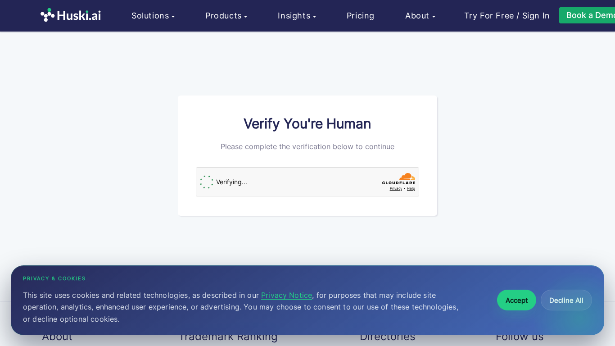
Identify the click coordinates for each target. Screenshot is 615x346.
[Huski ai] (73, 16)
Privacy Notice (286, 295)
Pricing (361, 15)
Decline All (566, 300)
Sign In (536, 15)
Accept (517, 300)
